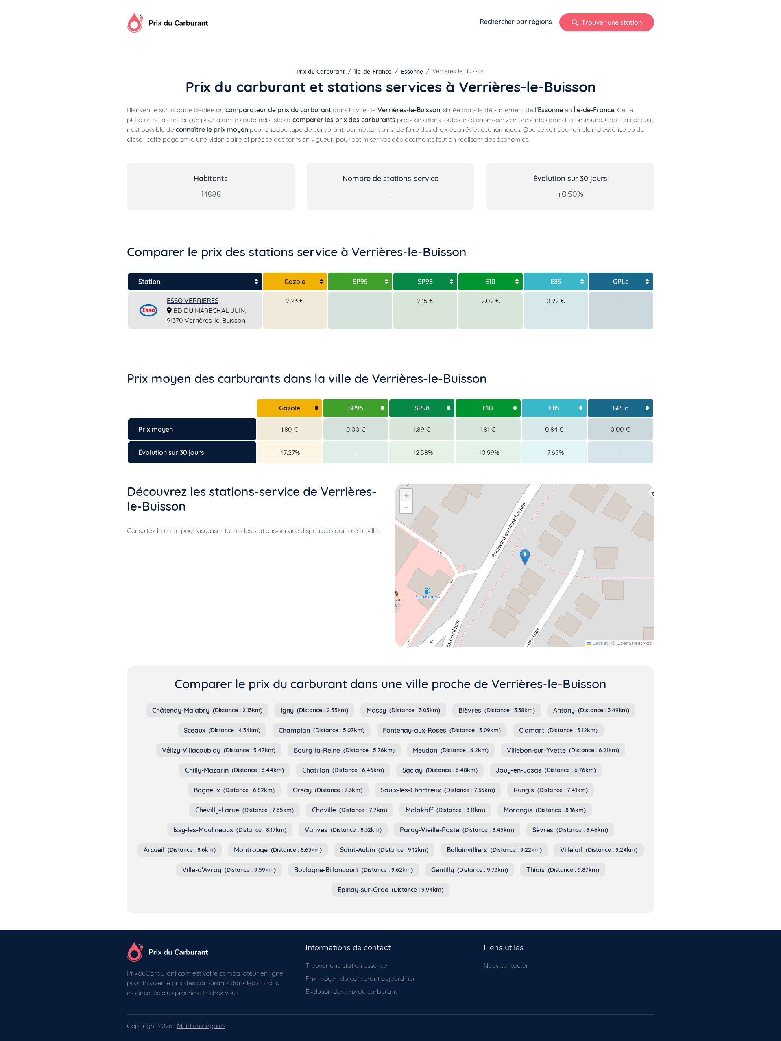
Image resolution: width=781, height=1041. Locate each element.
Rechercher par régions (516, 21)
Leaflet (599, 643)
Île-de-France (372, 71)
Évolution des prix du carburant (351, 991)
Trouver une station (611, 22)
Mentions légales (201, 1025)
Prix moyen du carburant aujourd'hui (359, 978)
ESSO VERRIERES (192, 301)
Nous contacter (506, 965)
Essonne (412, 71)
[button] (525, 557)
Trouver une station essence (346, 965)
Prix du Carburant (321, 71)
